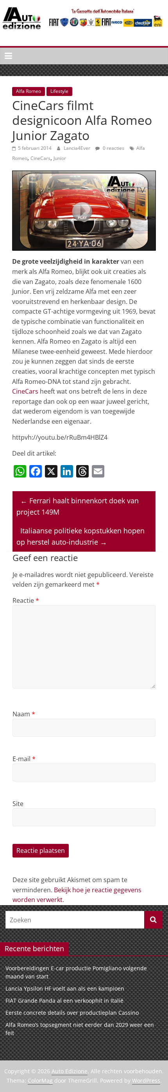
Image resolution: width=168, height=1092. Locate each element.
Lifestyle (59, 91)
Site (18, 803)
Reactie (26, 600)
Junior (60, 158)
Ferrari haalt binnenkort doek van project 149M (77, 506)
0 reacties (113, 148)
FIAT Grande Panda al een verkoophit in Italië (64, 1000)
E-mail (24, 759)
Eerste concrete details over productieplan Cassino (72, 1012)
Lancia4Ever (77, 148)
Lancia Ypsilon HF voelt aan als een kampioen (64, 988)
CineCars (40, 158)
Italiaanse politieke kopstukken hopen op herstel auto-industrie (80, 536)
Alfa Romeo (28, 91)
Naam (24, 714)
